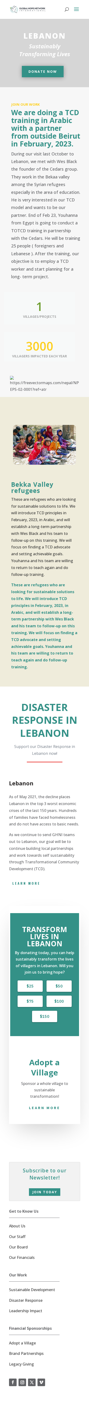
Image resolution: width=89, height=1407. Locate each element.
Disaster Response (25, 1300)
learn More (26, 883)
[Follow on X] (32, 1382)
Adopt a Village (22, 1343)
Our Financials (22, 1257)
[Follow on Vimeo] (41, 1382)
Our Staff (17, 1236)
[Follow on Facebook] (13, 1382)
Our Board (18, 1247)
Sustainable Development (32, 1289)
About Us (17, 1226)
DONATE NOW (42, 71)
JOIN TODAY (44, 1192)
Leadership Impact (25, 1310)
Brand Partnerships (26, 1353)
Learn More (44, 1107)
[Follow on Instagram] (22, 1382)
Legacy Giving (21, 1364)
